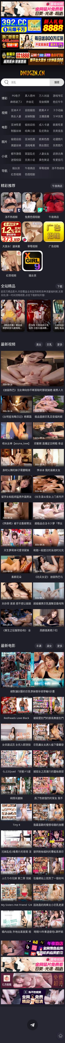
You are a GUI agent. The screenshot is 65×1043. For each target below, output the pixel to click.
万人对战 (44, 95)
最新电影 (8, 645)
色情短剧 (30, 174)
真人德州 (30, 95)
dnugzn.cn (32, 73)
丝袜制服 (30, 116)
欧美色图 (44, 139)
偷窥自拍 (16, 139)
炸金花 (30, 101)
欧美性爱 (58, 124)
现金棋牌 (44, 101)
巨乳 (49, 344)
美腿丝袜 (16, 145)
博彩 (4, 98)
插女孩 (16, 168)
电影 (4, 127)
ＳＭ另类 (58, 116)
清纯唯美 (30, 145)
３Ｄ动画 (58, 110)
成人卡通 (44, 124)
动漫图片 (58, 139)
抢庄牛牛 (58, 101)
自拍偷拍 (30, 110)
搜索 (56, 82)
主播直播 (44, 116)
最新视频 (8, 344)
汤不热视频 (58, 168)
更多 (59, 344)
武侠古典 (58, 153)
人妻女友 (44, 153)
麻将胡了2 (16, 101)
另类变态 (58, 130)
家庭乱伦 (30, 153)
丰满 (38, 646)
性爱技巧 (58, 159)
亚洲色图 (30, 139)
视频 (4, 113)
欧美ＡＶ (44, 110)
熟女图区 (44, 145)
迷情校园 (16, 159)
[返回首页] (60, 1035)
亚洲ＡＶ (16, 110)
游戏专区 (58, 95)
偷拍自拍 (30, 124)
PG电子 (16, 95)
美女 (38, 344)
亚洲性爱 (16, 124)
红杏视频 (16, 174)
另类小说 (30, 159)
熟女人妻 (16, 116)
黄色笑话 (44, 159)
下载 (59, 286)
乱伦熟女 (44, 130)
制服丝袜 (16, 130)
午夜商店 (30, 168)
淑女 (49, 646)
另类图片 (58, 145)
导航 (4, 171)
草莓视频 (44, 168)
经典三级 (30, 130)
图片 (4, 142)
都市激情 (16, 153)
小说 (4, 156)
